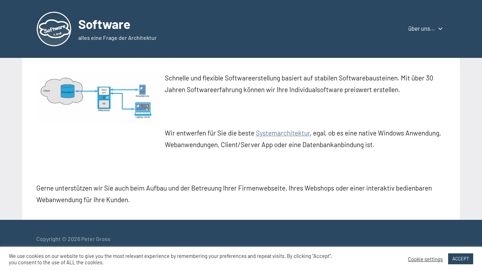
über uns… (421, 28)
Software (104, 23)
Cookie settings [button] (425, 259)
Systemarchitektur (283, 133)
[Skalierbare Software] (97, 121)
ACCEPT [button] (460, 258)
